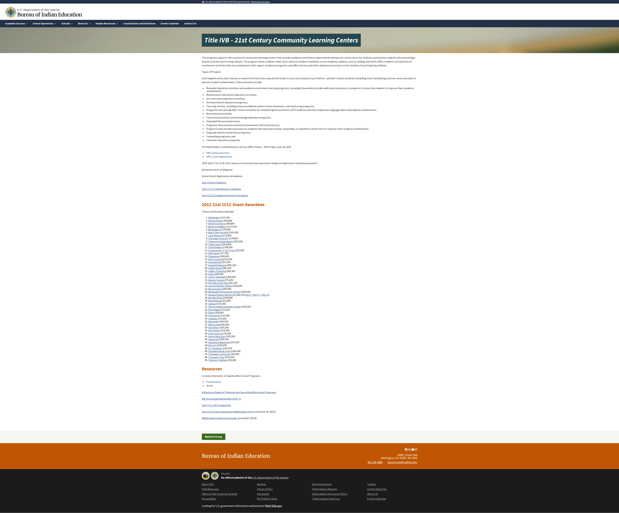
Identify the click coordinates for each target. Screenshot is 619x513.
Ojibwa (212, 303)
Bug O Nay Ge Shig (218, 232)
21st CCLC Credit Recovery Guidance (221, 189)
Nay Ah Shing (215, 297)
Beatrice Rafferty (217, 226)
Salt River (213, 327)
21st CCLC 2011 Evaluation (216, 405)
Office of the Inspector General (219, 494)
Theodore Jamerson (219, 354)
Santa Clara (214, 333)
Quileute (213, 318)
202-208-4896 (375, 462)
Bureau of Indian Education (49, 14)
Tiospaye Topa (216, 357)
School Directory (377, 489)
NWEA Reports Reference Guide (219, 418)
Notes (209, 385)
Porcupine (214, 315)
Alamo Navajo (216, 220)
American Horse (217, 223)
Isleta (211, 274)
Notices (261, 484)
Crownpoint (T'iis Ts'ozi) (222, 250)
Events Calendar (376, 499)
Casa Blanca (214, 235)
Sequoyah (213, 339)
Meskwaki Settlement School (224, 291)
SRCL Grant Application (219, 156)
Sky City (212, 345)
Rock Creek (214, 324)
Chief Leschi (214, 244)
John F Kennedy (217, 277)
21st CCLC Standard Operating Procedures (225, 195)
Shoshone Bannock (218, 342)
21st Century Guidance (214, 182)
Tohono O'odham (218, 360)
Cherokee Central (218, 238)
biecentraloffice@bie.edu (402, 462)
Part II (256, 294)
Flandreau (213, 256)
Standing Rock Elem (219, 351)
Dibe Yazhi (214, 253)
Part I (248, 294)
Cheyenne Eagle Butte (220, 241)
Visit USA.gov (273, 506)
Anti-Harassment (322, 484)
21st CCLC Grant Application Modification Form (228, 411)
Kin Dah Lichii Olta (218, 282)
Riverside (213, 321)
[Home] (11, 12)
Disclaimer (263, 494)
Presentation (213, 381)
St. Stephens (215, 348)
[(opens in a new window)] (406, 449)
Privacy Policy (265, 489)
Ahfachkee (214, 217)
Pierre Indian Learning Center (224, 306)
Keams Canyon (216, 280)
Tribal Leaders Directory (326, 499)
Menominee (214, 288)
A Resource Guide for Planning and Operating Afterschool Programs (239, 392)
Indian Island (215, 268)
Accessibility (209, 499)
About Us (372, 494)
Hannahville (215, 262)
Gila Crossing (215, 259)
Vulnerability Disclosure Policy (329, 494)
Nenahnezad (215, 300)
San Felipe (214, 330)
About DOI (208, 484)
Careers (371, 484)
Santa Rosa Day (216, 336)
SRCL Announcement (218, 152)
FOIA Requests (210, 489)
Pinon (211, 312)
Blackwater (214, 229)
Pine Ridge (214, 309)
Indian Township (217, 271)
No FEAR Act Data (267, 499)
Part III (265, 294)
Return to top (213, 436)
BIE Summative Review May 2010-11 (221, 398)
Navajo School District (220, 294)
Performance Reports (324, 489)
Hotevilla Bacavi (217, 265)
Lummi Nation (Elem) (220, 285)
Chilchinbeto (215, 247)
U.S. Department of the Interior (270, 477)
